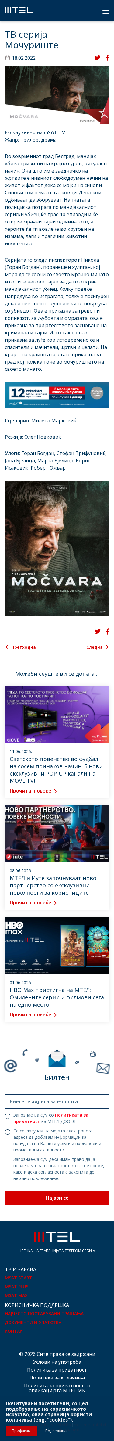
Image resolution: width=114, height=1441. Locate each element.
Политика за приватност (57, 1369)
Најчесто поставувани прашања (44, 1313)
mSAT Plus (16, 1286)
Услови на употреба (57, 1361)
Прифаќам (21, 1430)
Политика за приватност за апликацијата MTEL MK (57, 1388)
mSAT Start (18, 1278)
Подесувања (56, 1430)
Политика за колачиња (57, 1377)
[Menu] (105, 11)
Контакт (15, 1331)
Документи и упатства (33, 1322)
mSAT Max (16, 1295)
